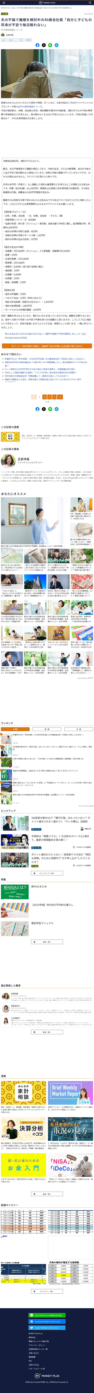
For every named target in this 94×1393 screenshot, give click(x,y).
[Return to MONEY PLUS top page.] (47, 2)
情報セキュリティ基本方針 (39, 1341)
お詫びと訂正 (34, 1365)
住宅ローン (12, 40)
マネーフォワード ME (37, 1368)
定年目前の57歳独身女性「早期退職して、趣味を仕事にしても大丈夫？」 (37, 375)
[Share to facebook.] (37, 45)
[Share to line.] (50, 45)
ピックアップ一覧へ (47, 873)
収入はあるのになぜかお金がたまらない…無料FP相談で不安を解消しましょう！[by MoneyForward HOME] (45, 335)
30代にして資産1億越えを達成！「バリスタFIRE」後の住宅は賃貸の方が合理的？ (41, 372)
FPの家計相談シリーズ (31, 106)
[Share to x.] (44, 45)
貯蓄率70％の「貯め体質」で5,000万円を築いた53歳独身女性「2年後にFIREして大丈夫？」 (45, 358)
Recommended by (83, 678)
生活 (13, 8)
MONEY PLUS (5, 8)
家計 (21, 40)
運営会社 (32, 1337)
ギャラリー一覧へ (47, 1291)
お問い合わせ (34, 1353)
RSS (30, 1361)
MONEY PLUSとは (35, 1333)
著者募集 (32, 1357)
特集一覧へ (47, 942)
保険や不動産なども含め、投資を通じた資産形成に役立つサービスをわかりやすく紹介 (43, 379)
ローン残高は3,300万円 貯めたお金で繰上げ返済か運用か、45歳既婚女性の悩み (40, 369)
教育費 (28, 40)
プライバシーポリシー (37, 1345)
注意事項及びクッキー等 (38, 1349)
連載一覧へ (47, 1194)
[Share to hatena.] (57, 45)
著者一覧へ (47, 1032)
